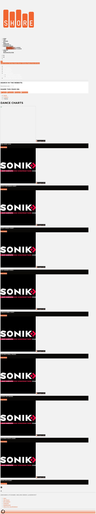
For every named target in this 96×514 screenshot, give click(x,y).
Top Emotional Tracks (8, 354)
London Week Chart (7, 312)
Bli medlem (6, 43)
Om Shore (5, 40)
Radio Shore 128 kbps (20, 63)
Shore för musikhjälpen (12, 78)
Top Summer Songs (7, 270)
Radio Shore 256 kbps (7, 63)
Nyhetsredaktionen (14, 48)
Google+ (18, 92)
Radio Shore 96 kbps (33, 63)
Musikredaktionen (13, 47)
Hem (4, 38)
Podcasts (7, 45)
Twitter (4, 92)
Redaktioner (8, 46)
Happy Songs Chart (7, 228)
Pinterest (25, 92)
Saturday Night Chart (8, 438)
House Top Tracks (7, 396)
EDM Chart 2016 (6, 144)
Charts (6, 97)
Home (5, 95)
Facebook (11, 92)
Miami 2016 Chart (6, 480)
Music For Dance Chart (8, 186)
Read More (4, 147)
